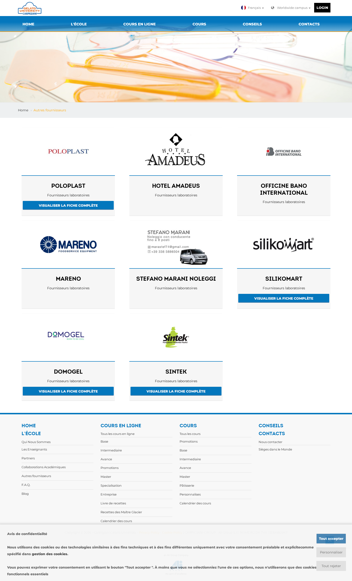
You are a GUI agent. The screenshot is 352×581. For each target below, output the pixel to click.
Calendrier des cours (116, 521)
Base (104, 441)
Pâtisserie (187, 485)
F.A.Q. (26, 485)
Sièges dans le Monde (275, 449)
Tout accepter (331, 538)
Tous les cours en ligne (118, 434)
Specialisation (111, 485)
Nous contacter (270, 442)
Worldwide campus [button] (292, 8)
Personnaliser (331, 552)
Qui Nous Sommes (36, 442)
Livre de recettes (113, 503)
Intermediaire (111, 450)
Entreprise (109, 494)
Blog (25, 494)
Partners (28, 458)
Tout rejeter (331, 566)
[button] (253, 7)
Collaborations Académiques (44, 467)
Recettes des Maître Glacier (121, 512)
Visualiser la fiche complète (68, 205)
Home (23, 110)
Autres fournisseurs (50, 110)
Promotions (110, 468)
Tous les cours (190, 434)
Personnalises (190, 494)
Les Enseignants (34, 449)
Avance (106, 459)
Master (106, 476)
